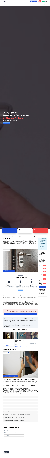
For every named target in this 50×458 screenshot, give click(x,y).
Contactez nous (6, 452)
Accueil (5, 235)
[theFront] (4, 1)
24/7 (40, 1)
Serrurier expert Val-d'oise (10, 235)
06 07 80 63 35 (34, 1)
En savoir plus (6, 345)
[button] (20, 397)
